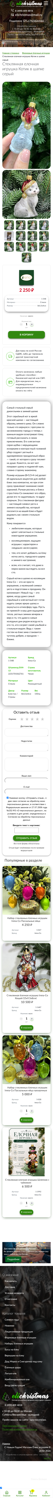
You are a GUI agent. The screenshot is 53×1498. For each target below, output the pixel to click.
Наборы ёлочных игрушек (19, 1343)
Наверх (6, 1444)
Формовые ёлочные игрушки (20, 1337)
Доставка (10, 1287)
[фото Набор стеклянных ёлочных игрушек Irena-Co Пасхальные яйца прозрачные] (26, 1059)
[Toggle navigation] (46, 3)
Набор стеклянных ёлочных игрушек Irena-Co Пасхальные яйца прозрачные (26, 1089)
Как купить (11, 1281)
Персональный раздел (14, 1426)
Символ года (12, 1320)
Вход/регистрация (15, 1385)
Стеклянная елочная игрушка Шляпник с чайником (27, 1181)
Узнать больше (39, 1479)
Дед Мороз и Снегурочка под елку (23, 1361)
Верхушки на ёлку (14, 1355)
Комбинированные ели (17, 1379)
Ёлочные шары (13, 1367)
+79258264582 (36, 21)
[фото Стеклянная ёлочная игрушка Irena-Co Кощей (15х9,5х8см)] (26, 967)
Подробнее (13, 1259)
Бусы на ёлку (12, 1349)
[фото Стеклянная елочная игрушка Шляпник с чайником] (26, 1152)
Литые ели (10, 1373)
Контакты (10, 1305)
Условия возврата (14, 1293)
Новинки (9, 1326)
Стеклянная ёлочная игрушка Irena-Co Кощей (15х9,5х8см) (27, 997)
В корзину (26, 335)
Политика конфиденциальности (19, 1429)
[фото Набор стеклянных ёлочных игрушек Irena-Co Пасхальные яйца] (26, 890)
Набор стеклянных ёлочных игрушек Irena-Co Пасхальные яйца (27, 919)
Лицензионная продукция (19, 1331)
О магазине (11, 1299)
